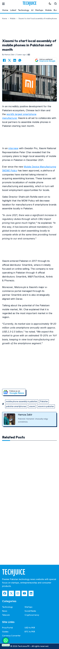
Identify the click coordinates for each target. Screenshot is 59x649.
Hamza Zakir (25, 414)
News (4, 611)
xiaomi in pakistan (46, 406)
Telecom (6, 615)
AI (32, 10)
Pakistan (44, 401)
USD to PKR (30, 627)
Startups (39, 10)
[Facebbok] (4, 593)
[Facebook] (4, 60)
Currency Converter (11, 635)
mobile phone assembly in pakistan (21, 401)
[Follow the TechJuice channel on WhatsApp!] (6, 640)
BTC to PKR (30, 631)
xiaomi (32, 406)
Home (5, 10)
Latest (13, 10)
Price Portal (7, 627)
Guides (5, 631)
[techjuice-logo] (29, 3)
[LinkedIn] (14, 60)
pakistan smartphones (16, 406)
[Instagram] (17, 593)
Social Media (30, 611)
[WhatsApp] (20, 60)
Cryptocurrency (32, 615)
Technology (23, 10)
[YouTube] (24, 593)
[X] (9, 60)
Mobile (48, 10)
